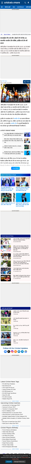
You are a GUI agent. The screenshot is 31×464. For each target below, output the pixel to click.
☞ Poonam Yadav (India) (7, 444)
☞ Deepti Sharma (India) (7, 443)
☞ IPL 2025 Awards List (7, 391)
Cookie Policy (15, 458)
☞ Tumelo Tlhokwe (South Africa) (9, 441)
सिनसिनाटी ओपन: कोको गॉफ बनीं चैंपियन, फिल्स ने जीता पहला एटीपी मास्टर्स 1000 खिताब (22, 205)
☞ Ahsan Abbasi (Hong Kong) (8, 439)
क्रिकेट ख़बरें (7, 7)
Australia (20, 7)
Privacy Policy (25, 457)
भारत (14, 7)
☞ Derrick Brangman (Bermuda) (9, 446)
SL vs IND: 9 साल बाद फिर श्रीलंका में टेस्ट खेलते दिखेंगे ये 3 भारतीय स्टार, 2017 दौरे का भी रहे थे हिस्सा (21, 255)
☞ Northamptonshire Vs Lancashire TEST (11, 412)
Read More (16, 168)
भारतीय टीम (17, 118)
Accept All (9, 461)
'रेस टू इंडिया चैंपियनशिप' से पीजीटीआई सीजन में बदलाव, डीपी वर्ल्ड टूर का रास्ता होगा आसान (7, 189)
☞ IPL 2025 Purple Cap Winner (8, 393)
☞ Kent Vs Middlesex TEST (8, 410)
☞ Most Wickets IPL (6, 385)
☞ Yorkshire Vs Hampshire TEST (9, 409)
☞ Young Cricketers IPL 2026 (8, 389)
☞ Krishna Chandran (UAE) (8, 433)
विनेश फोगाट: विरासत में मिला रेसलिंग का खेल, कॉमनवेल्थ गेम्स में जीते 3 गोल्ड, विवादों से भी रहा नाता (23, 189)
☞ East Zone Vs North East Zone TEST (11, 421)
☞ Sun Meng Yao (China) (7, 435)
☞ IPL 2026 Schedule (6, 397)
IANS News (4, 81)
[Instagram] (12, 351)
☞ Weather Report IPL (6, 398)
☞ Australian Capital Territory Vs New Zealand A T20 (14, 416)
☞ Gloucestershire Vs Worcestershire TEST (12, 414)
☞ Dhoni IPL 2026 (5, 395)
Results (27, 453)
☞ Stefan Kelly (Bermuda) (7, 431)
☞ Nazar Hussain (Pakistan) (8, 437)
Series (15, 453)
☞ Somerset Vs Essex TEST (8, 407)
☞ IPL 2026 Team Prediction (8, 384)
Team (12, 453)
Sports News (7, 34)
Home (4, 453)
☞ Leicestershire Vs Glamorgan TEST (10, 405)
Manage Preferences (19, 461)
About (8, 453)
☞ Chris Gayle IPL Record (7, 387)
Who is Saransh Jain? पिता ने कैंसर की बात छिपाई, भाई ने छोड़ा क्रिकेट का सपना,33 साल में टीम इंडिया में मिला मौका (21, 262)
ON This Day (21, 453)
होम (2, 7)
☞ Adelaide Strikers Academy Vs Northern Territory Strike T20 (15, 418)
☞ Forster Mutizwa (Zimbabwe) (9, 430)
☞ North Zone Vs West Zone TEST (9, 423)
